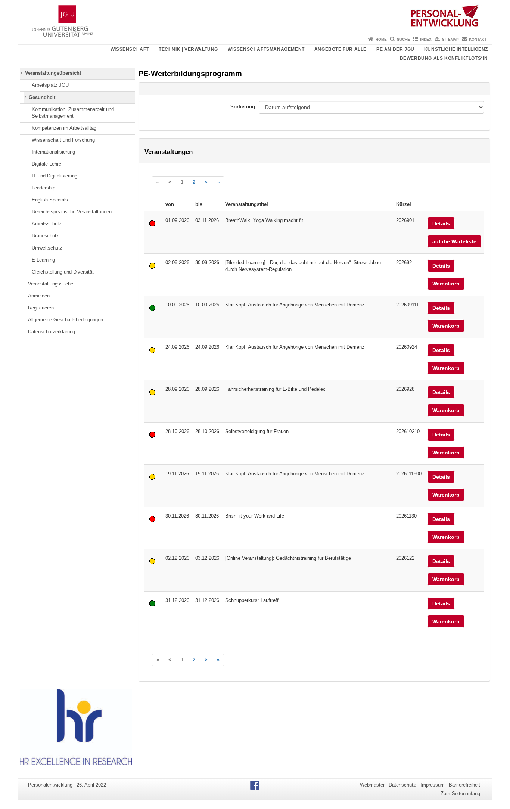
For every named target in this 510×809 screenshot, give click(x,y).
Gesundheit (42, 97)
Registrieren (41, 308)
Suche (403, 39)
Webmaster (372, 785)
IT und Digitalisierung (54, 176)
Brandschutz (45, 235)
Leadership (43, 188)
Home (381, 39)
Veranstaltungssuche (50, 284)
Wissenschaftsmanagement (266, 49)
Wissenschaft (130, 49)
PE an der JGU (395, 49)
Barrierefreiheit (464, 785)
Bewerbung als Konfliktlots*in (444, 58)
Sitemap (450, 39)
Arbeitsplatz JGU (50, 85)
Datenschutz (402, 785)
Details (441, 223)
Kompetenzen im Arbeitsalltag (64, 128)
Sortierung (242, 106)
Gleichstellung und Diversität (63, 272)
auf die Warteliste (454, 241)
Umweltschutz (47, 248)
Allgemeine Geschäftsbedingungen (65, 319)
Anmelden (39, 296)
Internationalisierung (53, 152)
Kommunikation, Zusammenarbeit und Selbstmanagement (73, 112)
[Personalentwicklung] (255, 17)
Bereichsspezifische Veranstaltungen (72, 211)
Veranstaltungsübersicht (53, 73)
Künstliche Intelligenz (456, 49)
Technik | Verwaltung (188, 49)
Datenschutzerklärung (51, 331)
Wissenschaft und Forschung (63, 140)
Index (426, 39)
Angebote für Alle (340, 49)
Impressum (432, 785)
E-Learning (43, 260)
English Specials (50, 200)
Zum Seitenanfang (460, 793)
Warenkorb (446, 284)
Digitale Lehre (46, 164)
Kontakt (477, 39)
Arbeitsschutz (47, 223)
